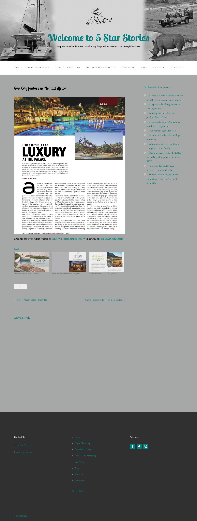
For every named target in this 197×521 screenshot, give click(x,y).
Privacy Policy (78, 491)
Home (16, 67)
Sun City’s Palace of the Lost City (68, 238)
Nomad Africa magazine (111, 238)
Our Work (128, 67)
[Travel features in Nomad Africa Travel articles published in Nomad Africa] (31, 262)
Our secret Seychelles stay (162, 130)
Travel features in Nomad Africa (26, 273)
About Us (158, 67)
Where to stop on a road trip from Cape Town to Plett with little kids (162, 179)
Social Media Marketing (101, 67)
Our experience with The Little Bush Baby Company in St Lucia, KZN (164, 157)
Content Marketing (67, 67)
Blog (143, 67)
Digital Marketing (37, 67)
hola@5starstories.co (24, 452)
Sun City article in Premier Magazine (66, 273)
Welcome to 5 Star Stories (98, 37)
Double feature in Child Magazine (102, 273)
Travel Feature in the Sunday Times (31, 299)
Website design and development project (105, 299)
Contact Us (177, 67)
